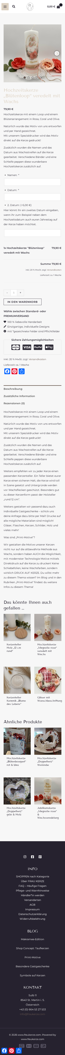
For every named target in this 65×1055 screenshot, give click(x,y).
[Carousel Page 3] (33, 77)
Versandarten (32, 900)
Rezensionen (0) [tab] (14, 403)
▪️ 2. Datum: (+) (18, 205)
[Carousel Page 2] (29, 77)
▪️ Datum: (11, 190)
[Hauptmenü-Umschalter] (5, 6)
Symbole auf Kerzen (32, 975)
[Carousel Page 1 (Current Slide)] (25, 77)
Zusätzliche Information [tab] (19, 396)
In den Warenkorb (22, 301)
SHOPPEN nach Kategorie (32, 876)
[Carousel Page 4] (37, 77)
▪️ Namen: (11, 175)
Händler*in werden (32, 895)
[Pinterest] (40, 856)
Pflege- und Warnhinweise (32, 890)
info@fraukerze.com (32, 1014)
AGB (32, 904)
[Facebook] (32, 856)
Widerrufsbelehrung (32, 918)
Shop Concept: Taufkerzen (32, 948)
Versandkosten (54, 270)
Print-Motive (32, 957)
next (57, 53)
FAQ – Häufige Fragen (32, 886)
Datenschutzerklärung (32, 914)
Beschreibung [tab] (13, 388)
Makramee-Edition (32, 939)
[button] (14, 6)
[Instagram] (25, 856)
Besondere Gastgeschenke (32, 966)
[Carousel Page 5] (41, 77)
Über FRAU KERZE (32, 881)
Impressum (32, 909)
